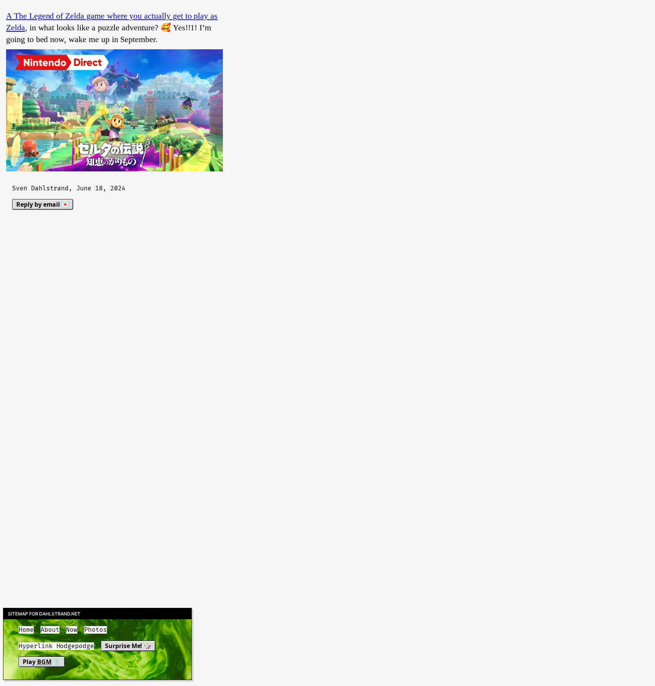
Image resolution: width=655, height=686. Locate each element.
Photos (95, 630)
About (50, 630)
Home (26, 630)
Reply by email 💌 (42, 204)
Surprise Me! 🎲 (128, 646)
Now (71, 630)
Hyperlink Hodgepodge (56, 646)
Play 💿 (42, 662)
